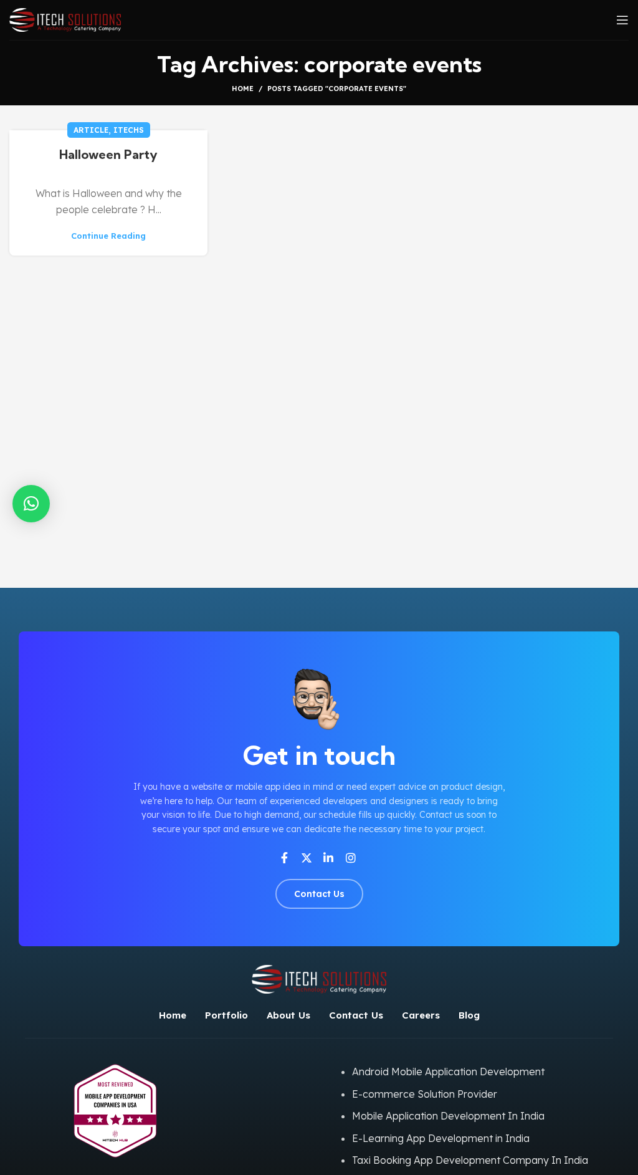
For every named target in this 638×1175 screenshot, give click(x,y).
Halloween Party (108, 154)
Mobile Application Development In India (448, 1116)
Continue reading (108, 236)
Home (243, 88)
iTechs (128, 130)
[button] (31, 503)
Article (91, 130)
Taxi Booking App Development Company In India (470, 1160)
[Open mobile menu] (622, 19)
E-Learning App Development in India (441, 1138)
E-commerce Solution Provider (424, 1094)
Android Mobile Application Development (448, 1071)
